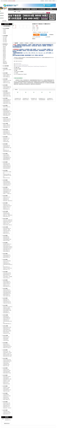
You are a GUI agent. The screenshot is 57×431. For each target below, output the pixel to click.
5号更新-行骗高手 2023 (6, 399)
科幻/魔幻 (4, 49)
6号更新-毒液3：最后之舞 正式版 (8, 200)
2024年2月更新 (5, 298)
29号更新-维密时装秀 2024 (7, 228)
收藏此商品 (51, 34)
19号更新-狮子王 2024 (6, 204)
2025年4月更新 (5, 180)
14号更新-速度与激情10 (6, 371)
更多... (46, 66)
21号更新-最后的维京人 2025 (7, 111)
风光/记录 (4, 58)
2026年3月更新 (5, 98)
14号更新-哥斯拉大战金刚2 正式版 (7, 265)
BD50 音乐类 (5, 40)
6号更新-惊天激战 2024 (6, 294)
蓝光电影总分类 (34, 9)
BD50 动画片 (5, 39)
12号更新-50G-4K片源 (6, 381)
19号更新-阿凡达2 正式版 (6, 370)
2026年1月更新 (5, 109)
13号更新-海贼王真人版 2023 (7, 346)
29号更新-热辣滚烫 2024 (6, 281)
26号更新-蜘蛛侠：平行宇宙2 (7, 352)
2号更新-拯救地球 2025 (6, 115)
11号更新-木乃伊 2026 (6, 81)
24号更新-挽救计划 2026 (6, 92)
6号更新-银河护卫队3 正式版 (7, 356)
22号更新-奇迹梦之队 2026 (7, 86)
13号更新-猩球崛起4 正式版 (7, 239)
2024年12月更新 (5, 211)
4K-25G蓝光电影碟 (42, 9)
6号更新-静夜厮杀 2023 (6, 312)
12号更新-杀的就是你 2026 (7, 87)
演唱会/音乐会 (5, 62)
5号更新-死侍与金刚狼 (6, 240)
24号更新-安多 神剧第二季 (7, 174)
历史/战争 (4, 57)
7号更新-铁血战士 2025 (6, 121)
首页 (3, 9)
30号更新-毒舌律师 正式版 (7, 359)
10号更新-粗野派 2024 (6, 192)
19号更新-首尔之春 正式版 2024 (7, 221)
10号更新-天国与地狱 (6, 141)
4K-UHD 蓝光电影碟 (19, 9)
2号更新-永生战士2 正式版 (7, 103)
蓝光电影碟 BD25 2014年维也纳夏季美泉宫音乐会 (42, 99)
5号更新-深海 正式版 (6, 365)
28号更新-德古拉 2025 (6, 138)
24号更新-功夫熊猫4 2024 (7, 282)
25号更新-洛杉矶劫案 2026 (7, 99)
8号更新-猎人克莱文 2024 (7, 206)
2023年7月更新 (5, 358)
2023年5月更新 (5, 375)
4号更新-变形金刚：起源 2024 (7, 224)
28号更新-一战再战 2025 (6, 124)
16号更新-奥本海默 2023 (6, 329)
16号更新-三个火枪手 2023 (7, 353)
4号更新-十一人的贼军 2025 (7, 193)
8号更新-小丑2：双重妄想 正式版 (8, 215)
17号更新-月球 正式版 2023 (7, 303)
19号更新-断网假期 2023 (6, 317)
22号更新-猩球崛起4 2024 (7, 256)
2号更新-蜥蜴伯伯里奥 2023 (7, 323)
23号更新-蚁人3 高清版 (6, 387)
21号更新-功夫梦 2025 (6, 156)
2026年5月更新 (5, 85)
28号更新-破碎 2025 (6, 188)
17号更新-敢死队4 (5, 339)
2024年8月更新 (5, 242)
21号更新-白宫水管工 (6, 369)
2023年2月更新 (5, 401)
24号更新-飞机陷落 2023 (6, 404)
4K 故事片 (4, 29)
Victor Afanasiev (24, 66)
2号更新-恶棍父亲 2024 (6, 216)
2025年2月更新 (5, 195)
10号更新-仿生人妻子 (6, 398)
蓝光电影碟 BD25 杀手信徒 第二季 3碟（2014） (26, 99)
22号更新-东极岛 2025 (6, 132)
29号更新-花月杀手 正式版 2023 (7, 306)
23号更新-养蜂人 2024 (6, 300)
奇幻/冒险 (4, 56)
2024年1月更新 (5, 305)
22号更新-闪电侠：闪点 (6, 362)
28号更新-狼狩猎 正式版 (6, 403)
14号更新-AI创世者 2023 (6, 318)
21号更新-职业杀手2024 (6, 263)
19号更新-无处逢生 (6, 338)
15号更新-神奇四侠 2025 (6, 133)
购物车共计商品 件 (39, 12)
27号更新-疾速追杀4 (6, 377)
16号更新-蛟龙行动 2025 (6, 126)
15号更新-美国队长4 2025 (7, 191)
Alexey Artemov (30, 66)
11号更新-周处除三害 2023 (7, 293)
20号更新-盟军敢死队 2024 (7, 274)
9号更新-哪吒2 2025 (6, 150)
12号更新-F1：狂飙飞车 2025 (7, 134)
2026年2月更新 (5, 105)
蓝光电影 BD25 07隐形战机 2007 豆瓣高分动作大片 (8, 420)
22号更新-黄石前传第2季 (6, 182)
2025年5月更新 (5, 170)
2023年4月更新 (5, 386)
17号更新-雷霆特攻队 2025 (7, 157)
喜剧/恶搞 (4, 55)
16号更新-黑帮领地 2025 (6, 164)
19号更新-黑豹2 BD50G (6, 405)
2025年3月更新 (5, 187)
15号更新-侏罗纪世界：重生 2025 (7, 148)
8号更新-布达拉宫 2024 (6, 233)
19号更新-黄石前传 (6, 397)
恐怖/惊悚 (4, 51)
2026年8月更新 (49, 9)
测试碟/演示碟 (5, 63)
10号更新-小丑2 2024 (6, 223)
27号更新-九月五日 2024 (6, 197)
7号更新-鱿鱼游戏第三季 (6, 158)
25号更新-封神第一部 (6, 344)
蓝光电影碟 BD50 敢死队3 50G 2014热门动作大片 (18, 99)
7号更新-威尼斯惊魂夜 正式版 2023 (7, 322)
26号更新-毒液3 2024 (6, 212)
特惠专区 (53, 11)
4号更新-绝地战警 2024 (6, 251)
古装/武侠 (4, 52)
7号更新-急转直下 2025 (6, 127)
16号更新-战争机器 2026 (6, 100)
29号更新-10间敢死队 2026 (7, 74)
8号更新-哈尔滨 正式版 (6, 177)
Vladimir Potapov (18, 63)
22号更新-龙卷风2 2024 (6, 245)
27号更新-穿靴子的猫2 (6, 411)
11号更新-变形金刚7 (6, 340)
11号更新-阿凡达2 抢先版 (6, 412)
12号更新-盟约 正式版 (6, 364)
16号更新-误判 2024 (6, 199)
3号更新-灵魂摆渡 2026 (6, 76)
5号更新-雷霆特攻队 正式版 (7, 151)
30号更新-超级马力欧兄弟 (7, 376)
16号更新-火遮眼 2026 (6, 75)
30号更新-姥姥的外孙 (6, 236)
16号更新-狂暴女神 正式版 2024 (7, 246)
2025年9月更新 (5, 136)
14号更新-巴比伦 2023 (6, 406)
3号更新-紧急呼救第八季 (6, 168)
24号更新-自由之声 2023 (6, 328)
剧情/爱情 (4, 46)
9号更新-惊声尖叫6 (6, 382)
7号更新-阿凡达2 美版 (6, 391)
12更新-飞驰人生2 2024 (6, 275)
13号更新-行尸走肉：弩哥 (7, 222)
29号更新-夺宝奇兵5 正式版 (7, 327)
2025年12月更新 (5, 117)
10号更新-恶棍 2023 (6, 311)
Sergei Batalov (42, 66)
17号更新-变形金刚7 (6, 363)
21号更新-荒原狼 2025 (6, 146)
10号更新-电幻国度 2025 (6, 185)
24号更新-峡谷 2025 (6, 198)
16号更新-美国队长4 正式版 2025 (7, 176)
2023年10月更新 (5, 335)
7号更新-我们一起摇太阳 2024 (7, 268)
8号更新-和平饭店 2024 (6, 257)
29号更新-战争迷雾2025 (6, 181)
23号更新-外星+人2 (6, 262)
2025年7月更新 (5, 153)
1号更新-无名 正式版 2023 (7, 347)
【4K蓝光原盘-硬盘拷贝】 (9, 9)
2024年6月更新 (5, 259)
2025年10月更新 (5, 129)
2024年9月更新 (5, 235)
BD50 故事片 (5, 38)
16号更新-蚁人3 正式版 (6, 380)
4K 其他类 (4, 33)
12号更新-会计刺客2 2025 (7, 165)
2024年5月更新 (5, 271)
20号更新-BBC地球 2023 (6, 345)
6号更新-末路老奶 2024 (6, 250)
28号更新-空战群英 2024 (6, 289)
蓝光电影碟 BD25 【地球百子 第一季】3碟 (50, 99)
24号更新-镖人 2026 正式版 (7, 80)
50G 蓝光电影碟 (27, 9)
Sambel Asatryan (36, 66)
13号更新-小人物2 (5, 140)
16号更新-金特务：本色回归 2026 (7, 70)
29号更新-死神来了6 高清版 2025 (7, 172)
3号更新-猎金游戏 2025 (6, 159)
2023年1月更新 (5, 410)
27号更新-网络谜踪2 (6, 394)
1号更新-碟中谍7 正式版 (6, 333)
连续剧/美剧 (4, 61)
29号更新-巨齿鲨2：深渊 (6, 351)
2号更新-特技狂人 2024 (6, 269)
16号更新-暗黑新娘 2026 (6, 93)
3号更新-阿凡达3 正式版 (6, 82)
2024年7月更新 (5, 253)
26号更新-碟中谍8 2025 (6, 145)
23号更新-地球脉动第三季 (7, 309)
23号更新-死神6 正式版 (6, 163)
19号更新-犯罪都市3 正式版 (7, 310)
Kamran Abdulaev (18, 66)
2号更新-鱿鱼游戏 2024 (6, 209)
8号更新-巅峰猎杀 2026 (6, 88)
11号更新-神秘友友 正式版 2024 (7, 247)
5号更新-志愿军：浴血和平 (7, 114)
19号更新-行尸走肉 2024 (6, 283)
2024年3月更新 (5, 288)
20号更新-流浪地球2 (6, 388)
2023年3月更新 (5, 393)
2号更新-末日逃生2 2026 (6, 106)
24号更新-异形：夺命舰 (6, 229)
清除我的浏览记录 (6, 423)
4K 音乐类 (4, 32)
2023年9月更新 (5, 342)
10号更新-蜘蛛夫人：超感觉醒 (7, 276)
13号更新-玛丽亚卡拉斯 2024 (7, 205)
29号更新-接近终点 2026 (6, 110)
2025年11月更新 (5, 123)
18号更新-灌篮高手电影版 (7, 292)
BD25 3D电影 (5, 45)
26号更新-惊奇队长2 (6, 316)
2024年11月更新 (5, 218)
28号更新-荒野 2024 (6, 299)
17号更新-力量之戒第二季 (7, 230)
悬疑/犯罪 (4, 50)
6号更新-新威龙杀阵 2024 (7, 286)
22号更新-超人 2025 (6, 139)
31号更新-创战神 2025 (6, 130)
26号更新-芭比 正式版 (6, 336)
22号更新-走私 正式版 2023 (7, 291)
